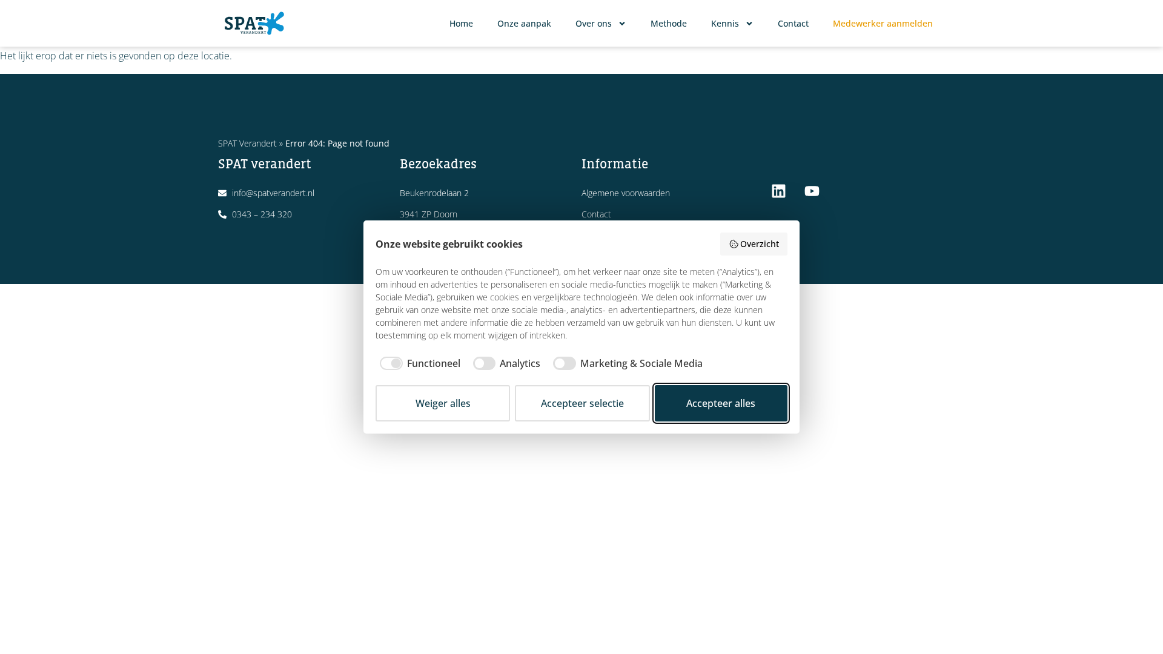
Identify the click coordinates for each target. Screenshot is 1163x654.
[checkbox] (418, 363)
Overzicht (759, 243)
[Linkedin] (778, 191)
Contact (793, 23)
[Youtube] (812, 191)
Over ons (593, 23)
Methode (669, 23)
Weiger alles (443, 403)
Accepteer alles (720, 403)
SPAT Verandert (247, 143)
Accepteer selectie (582, 403)
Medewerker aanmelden (883, 23)
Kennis (725, 23)
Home (461, 23)
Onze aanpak (524, 23)
